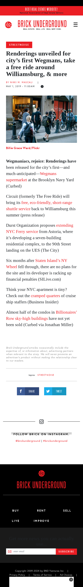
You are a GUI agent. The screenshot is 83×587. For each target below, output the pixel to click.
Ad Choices (66, 575)
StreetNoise (19, 44)
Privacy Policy (17, 575)
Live (16, 521)
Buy (15, 510)
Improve (41, 521)
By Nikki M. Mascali (19, 82)
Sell (67, 510)
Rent (41, 510)
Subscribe (66, 551)
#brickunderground (55, 441)
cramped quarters (45, 295)
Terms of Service (42, 575)
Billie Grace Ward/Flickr (23, 148)
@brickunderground (28, 441)
